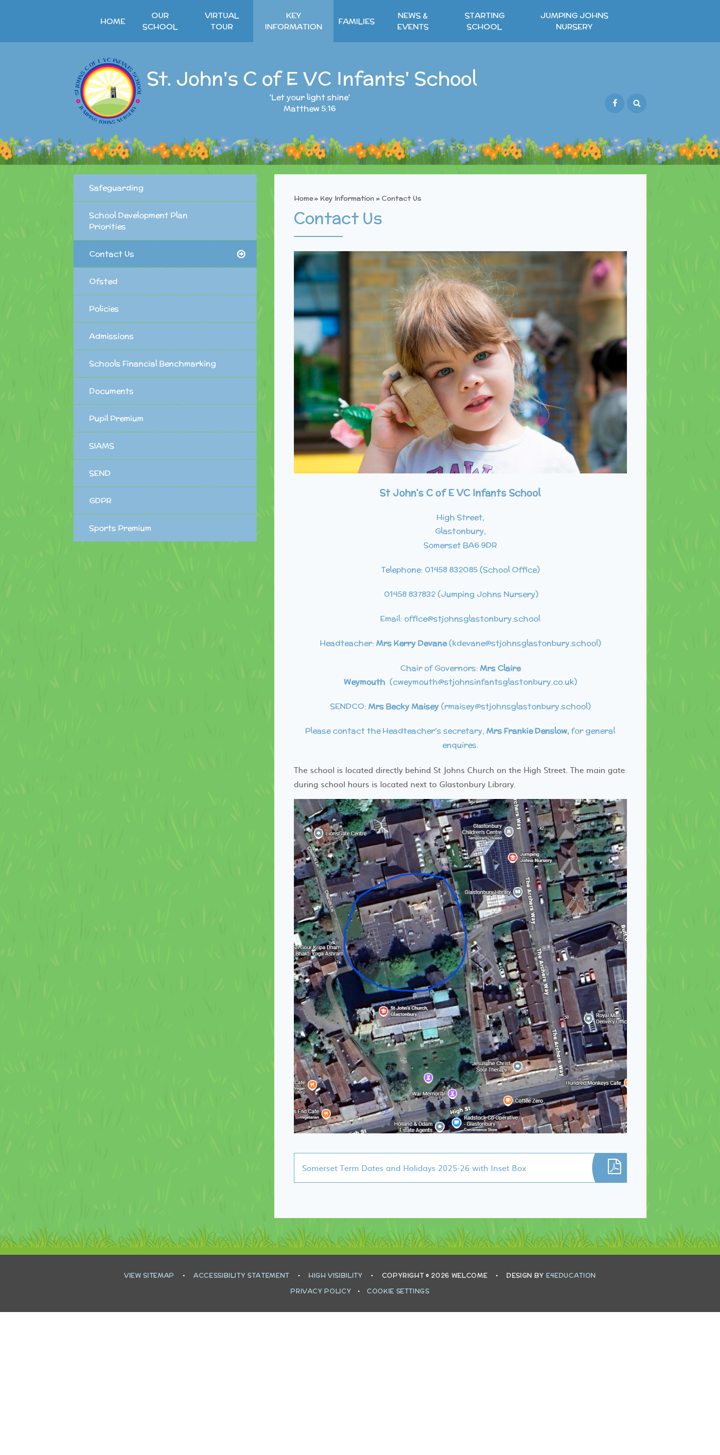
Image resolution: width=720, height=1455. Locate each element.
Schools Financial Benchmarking (152, 363)
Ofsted (103, 281)
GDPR (100, 500)
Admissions (111, 336)
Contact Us (401, 198)
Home (303, 198)
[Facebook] (614, 103)
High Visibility (336, 1275)
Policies (104, 308)
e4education (571, 1275)
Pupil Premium (116, 418)
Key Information (347, 198)
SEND (100, 473)
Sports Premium (120, 528)
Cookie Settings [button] (398, 1291)
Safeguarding (116, 187)
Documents (111, 391)
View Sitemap (149, 1275)
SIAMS (101, 445)
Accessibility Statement (241, 1275)
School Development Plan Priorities (138, 221)
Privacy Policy (320, 1291)
